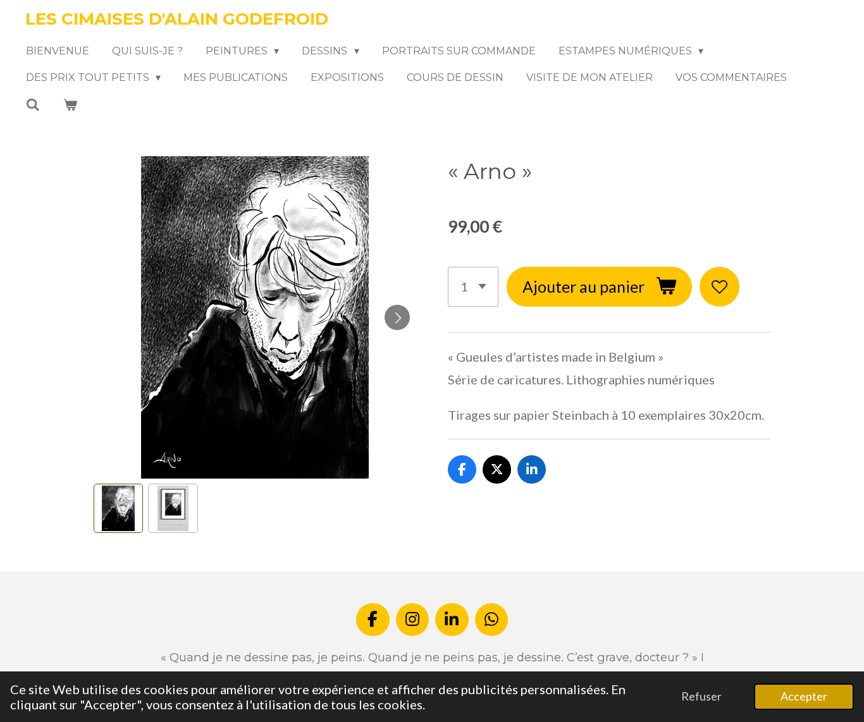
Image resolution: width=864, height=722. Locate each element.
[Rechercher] (33, 104)
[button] (118, 508)
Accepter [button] (804, 696)
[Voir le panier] (69, 104)
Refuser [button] (701, 696)
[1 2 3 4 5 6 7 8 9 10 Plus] (473, 287)
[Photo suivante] (397, 317)
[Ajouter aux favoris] (719, 287)
